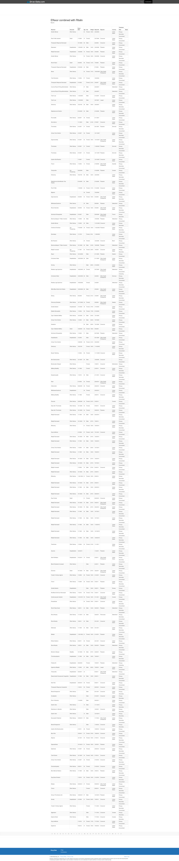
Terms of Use (70, 856)
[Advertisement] (89, 10)
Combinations (148, 1)
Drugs (142, 1)
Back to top (126, 856)
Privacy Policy (63, 856)
